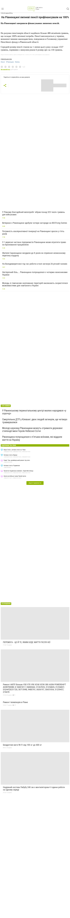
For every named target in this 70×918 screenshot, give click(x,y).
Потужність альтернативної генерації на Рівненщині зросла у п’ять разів (33, 232)
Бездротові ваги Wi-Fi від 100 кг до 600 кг (22, 745)
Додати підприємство (35, 483)
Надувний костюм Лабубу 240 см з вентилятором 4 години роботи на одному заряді (34, 788)
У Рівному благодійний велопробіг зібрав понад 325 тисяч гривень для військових (33, 213)
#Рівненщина (10, 62)
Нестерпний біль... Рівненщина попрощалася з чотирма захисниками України (34, 273)
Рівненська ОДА (6, 59)
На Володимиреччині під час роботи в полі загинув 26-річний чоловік (34, 264)
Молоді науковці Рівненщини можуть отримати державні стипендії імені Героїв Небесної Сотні (32, 429)
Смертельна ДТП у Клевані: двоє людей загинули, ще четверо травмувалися (34, 421)
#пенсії (3, 62)
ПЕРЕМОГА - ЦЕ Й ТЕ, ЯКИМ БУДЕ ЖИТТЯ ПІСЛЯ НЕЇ (26, 642)
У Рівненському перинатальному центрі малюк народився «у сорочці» (34, 412)
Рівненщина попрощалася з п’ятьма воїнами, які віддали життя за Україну (32, 438)
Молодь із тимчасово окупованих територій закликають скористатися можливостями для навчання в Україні (35, 284)
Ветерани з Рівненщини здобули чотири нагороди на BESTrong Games (34, 223)
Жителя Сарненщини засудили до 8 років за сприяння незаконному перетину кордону (33, 254)
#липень (17, 62)
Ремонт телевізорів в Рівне (15, 702)
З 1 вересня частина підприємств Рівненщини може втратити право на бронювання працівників (34, 243)
